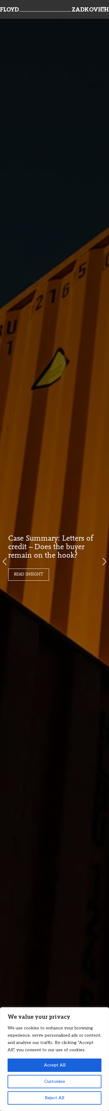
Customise (54, 1081)
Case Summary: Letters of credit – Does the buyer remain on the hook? (50, 547)
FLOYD (9, 10)
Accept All (54, 1065)
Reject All (54, 1097)
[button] (104, 561)
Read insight (28, 574)
